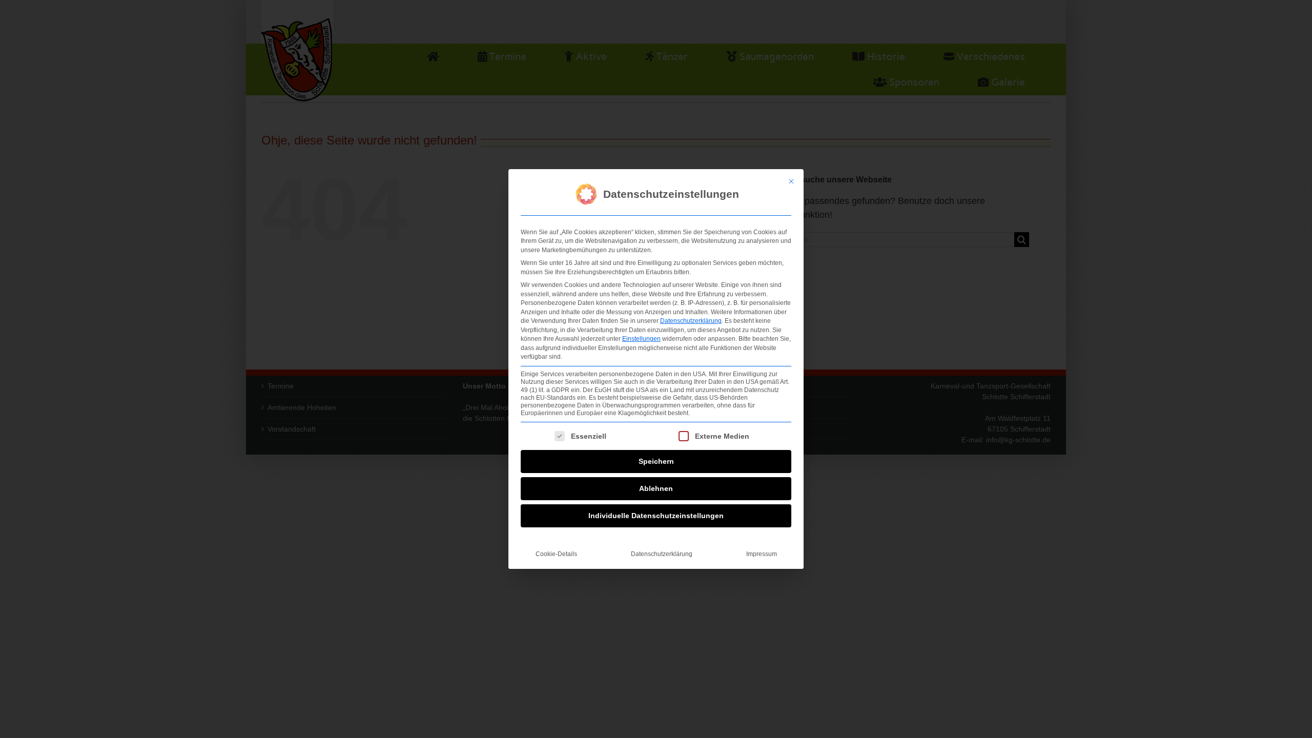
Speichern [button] (656, 461)
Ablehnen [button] (656, 488)
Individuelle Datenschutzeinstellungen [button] (656, 515)
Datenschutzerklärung (691, 320)
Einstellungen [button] (641, 338)
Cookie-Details (556, 554)
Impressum (761, 554)
